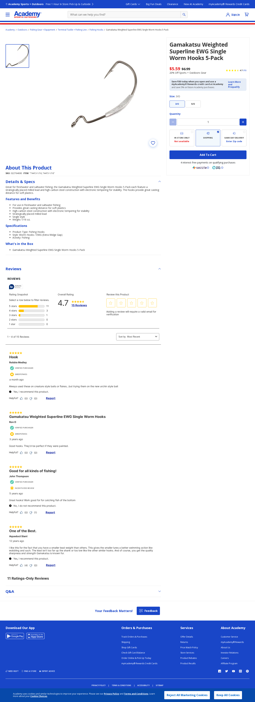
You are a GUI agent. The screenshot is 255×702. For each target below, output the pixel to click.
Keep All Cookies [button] (228, 695)
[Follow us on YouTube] (233, 671)
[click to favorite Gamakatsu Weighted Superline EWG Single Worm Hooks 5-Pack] (153, 143)
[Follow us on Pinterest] (247, 671)
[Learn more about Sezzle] (201, 168)
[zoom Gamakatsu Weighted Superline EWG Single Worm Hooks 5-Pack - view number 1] (104, 94)
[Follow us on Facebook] (220, 671)
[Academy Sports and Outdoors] (28, 14)
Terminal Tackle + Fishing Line (72, 30)
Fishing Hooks (96, 30)
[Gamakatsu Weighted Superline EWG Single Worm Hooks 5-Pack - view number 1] (17, 56)
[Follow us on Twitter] (226, 671)
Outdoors (22, 30)
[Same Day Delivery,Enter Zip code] (234, 138)
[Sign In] (228, 14)
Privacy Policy (111, 693)
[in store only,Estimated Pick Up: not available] (182, 138)
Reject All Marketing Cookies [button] (187, 695)
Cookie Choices (38, 696)
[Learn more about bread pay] (218, 168)
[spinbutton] (208, 122)
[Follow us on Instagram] (240, 671)
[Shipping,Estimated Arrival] (208, 138)
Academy (10, 30)
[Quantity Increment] (243, 122)
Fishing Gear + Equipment (42, 30)
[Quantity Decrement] (172, 122)
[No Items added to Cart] (246, 14)
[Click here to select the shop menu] (8, 14)
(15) (244, 70)
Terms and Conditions (136, 693)
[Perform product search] (184, 14)
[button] (236, 84)
